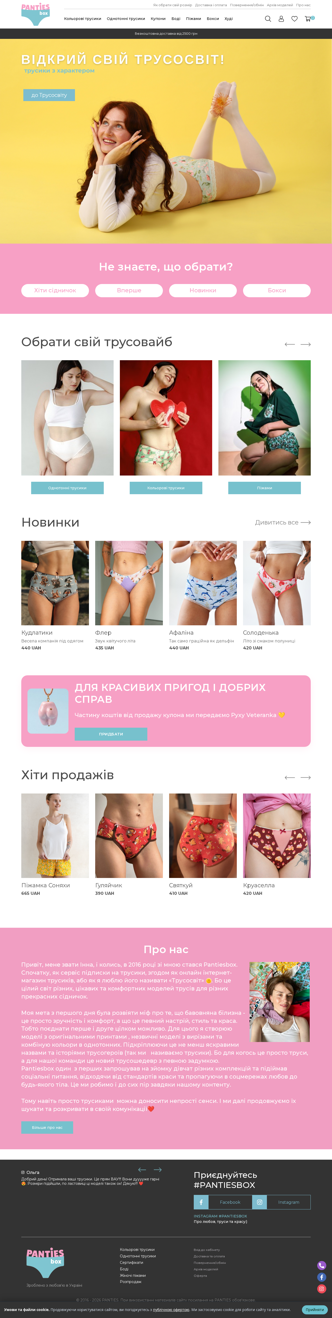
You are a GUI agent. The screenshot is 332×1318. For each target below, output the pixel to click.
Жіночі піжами (133, 1275)
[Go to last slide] (290, 344)
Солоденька (261, 632)
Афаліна (181, 632)
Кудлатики (37, 632)
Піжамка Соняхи (45, 885)
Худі (229, 18)
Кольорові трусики (82, 18)
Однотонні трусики (126, 18)
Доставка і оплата (211, 5)
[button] (308, 19)
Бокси (213, 18)
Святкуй (181, 885)
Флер (103, 632)
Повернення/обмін (247, 5)
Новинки (203, 290)
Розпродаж (130, 1281)
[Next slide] (306, 344)
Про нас (303, 5)
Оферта (200, 1276)
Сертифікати (131, 1262)
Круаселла (259, 885)
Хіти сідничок (55, 290)
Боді (175, 18)
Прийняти (315, 1309)
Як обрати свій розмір (172, 5)
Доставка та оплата (209, 1256)
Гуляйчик (108, 885)
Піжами (193, 18)
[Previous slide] (142, 1169)
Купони (158, 18)
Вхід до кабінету (207, 1250)
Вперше (129, 290)
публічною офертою (171, 1309)
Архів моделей (280, 5)
